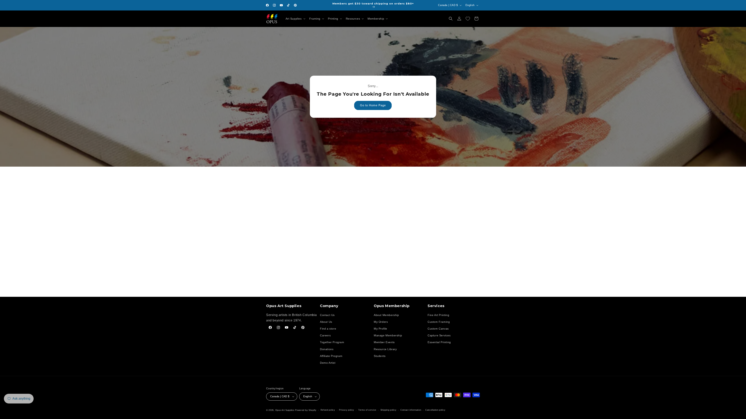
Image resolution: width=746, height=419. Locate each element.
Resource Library (385, 349)
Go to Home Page (373, 105)
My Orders (381, 321)
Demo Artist (328, 362)
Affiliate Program (331, 356)
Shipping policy (388, 410)
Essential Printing (439, 342)
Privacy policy (346, 410)
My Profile (380, 328)
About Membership (386, 315)
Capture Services (439, 335)
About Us (326, 321)
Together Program (332, 342)
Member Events (384, 342)
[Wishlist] (468, 18)
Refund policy (328, 410)
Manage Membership (388, 335)
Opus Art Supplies (285, 410)
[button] (295, 19)
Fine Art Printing (438, 315)
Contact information (410, 410)
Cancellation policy (435, 410)
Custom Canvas (438, 328)
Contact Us (327, 315)
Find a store (328, 328)
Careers (325, 335)
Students (380, 356)
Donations (326, 349)
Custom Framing (439, 321)
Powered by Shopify (305, 410)
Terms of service (367, 410)
